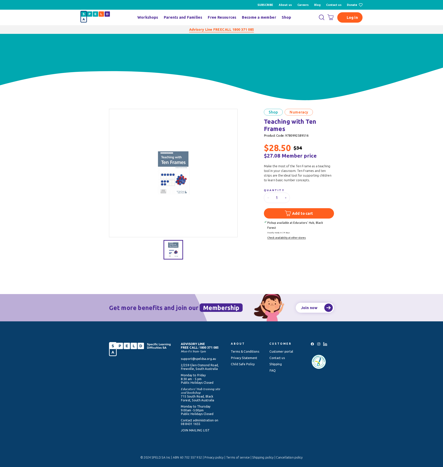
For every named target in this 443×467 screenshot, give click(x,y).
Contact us (333, 4)
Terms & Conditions (245, 351)
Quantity (274, 190)
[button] (321, 17)
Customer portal (281, 351)
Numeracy (299, 112)
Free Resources (222, 17)
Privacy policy (214, 457)
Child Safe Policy (243, 364)
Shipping (275, 364)
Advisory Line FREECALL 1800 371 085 (221, 29)
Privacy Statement (244, 358)
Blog (317, 4)
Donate (352, 4)
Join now (309, 307)
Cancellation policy (289, 457)
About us (285, 4)
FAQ (272, 370)
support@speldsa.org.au (198, 358)
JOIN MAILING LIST (195, 430)
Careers (303, 4)
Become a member (259, 17)
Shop (286, 17)
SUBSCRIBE (265, 4)
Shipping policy (263, 457)
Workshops (147, 17)
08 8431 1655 (190, 424)
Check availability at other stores (286, 237)
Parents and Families (183, 17)
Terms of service (238, 457)
